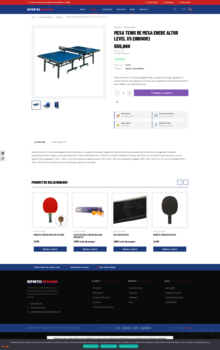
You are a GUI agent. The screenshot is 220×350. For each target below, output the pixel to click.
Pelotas (59, 17)
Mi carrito (97, 302)
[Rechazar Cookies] (217, 344)
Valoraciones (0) (58, 142)
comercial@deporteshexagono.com (45, 311)
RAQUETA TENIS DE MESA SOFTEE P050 (49, 234)
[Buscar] (175, 9)
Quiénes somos (135, 288)
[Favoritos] (184, 9)
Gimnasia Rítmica (46, 17)
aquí (208, 342)
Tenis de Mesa (129, 27)
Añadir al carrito (50, 249)
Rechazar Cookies (108, 346)
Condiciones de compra (103, 307)
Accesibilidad (170, 302)
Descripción (40, 142)
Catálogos (107, 9)
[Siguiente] (185, 182)
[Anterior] (179, 182)
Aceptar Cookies (91, 346)
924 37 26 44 (36, 303)
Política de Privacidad (174, 297)
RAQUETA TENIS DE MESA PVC (164, 234)
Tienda (93, 9)
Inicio (82, 9)
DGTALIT (189, 328)
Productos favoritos (101, 297)
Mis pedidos (98, 292)
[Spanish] (7, 346)
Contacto (143, 9)
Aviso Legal (169, 288)
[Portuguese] (5, 346)
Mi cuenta (97, 288)
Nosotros (121, 9)
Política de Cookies (173, 292)
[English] (3, 346)
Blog (132, 9)
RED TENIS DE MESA (121, 234)
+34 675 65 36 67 (37, 307)
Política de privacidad (128, 346)
